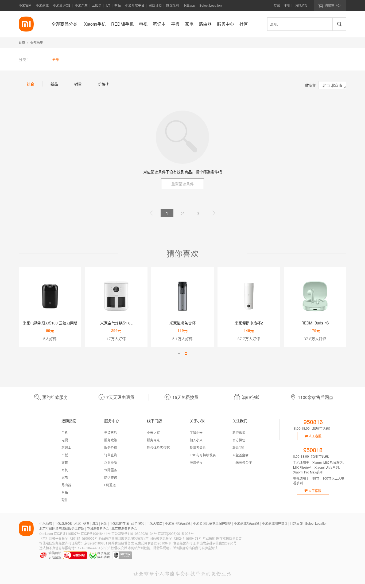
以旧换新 (110, 462)
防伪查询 (110, 477)
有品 (117, 5)
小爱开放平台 (134, 5)
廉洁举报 (196, 462)
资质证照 (155, 5)
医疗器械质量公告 (229, 538)
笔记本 (66, 447)
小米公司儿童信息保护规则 (212, 523)
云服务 (97, 5)
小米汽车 (81, 5)
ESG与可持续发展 (203, 455)
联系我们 (238, 447)
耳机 (64, 470)
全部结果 (36, 42)
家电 (64, 477)
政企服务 (137, 523)
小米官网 (25, 5)
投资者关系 (198, 447)
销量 (78, 84)
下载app (189, 7)
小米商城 (42, 5)
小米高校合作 (242, 462)
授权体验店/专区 (158, 447)
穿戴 (64, 462)
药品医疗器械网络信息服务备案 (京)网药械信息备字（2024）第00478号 (150, 538)
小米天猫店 (154, 523)
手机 (64, 432)
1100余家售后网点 (315, 397)
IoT (108, 5)
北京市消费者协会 (124, 528)
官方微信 (238, 440)
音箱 (64, 492)
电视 (64, 440)
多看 (86, 523)
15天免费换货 (185, 397)
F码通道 (110, 485)
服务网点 (153, 440)
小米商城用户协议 (275, 523)
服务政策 (110, 440)
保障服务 (110, 470)
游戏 (95, 523)
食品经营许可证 (184, 543)
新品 (54, 84)
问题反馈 (296, 523)
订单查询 (110, 455)
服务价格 (110, 447)
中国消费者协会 (98, 528)
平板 (64, 455)
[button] (179, 353)
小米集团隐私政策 (178, 523)
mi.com (47, 533)
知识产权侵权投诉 (114, 548)
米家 (77, 523)
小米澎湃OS (61, 5)
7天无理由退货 (120, 397)
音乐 (104, 523)
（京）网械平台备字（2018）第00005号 (68, 538)
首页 (22, 42)
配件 (64, 499)
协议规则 (172, 5)
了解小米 (196, 432)
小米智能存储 (119, 523)
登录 (277, 5)
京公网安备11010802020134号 (134, 533)
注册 (287, 5)
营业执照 (209, 538)
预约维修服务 (55, 397)
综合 (30, 84)
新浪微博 (238, 432)
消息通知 (301, 5)
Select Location (210, 5)
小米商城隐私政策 (246, 523)
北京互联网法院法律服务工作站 (61, 528)
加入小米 (196, 440)
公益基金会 (240, 455)
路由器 (66, 485)
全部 (55, 59)
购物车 (334, 5)
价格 (104, 84)
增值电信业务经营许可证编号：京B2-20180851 (73, 543)
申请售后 (110, 432)
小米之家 (153, 432)
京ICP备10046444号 (96, 533)
